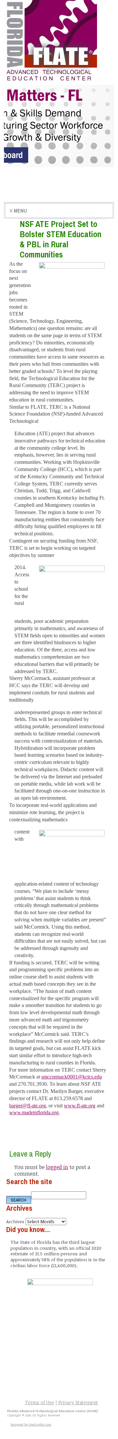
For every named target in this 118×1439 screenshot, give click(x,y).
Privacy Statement (78, 1402)
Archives (15, 1221)
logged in (57, 1167)
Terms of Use (39, 1402)
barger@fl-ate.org (27, 1105)
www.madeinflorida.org (34, 1112)
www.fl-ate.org (79, 1105)
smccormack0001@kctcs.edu (71, 1076)
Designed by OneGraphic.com (30, 1424)
